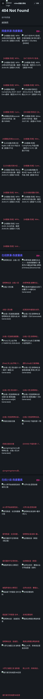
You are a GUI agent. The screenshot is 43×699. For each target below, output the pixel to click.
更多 (38, 31)
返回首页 (5, 22)
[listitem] (11, 47)
